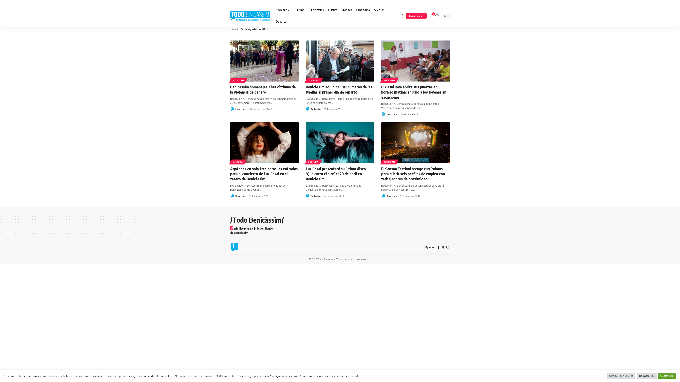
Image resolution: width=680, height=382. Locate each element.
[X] (443, 247)
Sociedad (238, 80)
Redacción (240, 109)
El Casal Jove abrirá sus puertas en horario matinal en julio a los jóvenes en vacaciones (413, 91)
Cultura (238, 162)
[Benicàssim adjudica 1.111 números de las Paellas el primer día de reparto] (340, 61)
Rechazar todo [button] (647, 375)
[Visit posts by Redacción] (232, 109)
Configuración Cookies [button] (621, 375)
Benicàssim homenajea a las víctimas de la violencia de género (263, 89)
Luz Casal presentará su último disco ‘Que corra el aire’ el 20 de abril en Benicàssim (336, 173)
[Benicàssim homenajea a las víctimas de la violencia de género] (264, 61)
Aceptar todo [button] (666, 375)
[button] (402, 16)
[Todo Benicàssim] (250, 16)
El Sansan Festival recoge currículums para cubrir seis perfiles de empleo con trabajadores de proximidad (413, 173)
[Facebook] (438, 247)
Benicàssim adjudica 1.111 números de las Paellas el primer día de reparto (339, 89)
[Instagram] (448, 247)
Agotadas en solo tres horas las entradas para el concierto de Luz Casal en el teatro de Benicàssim (264, 173)
